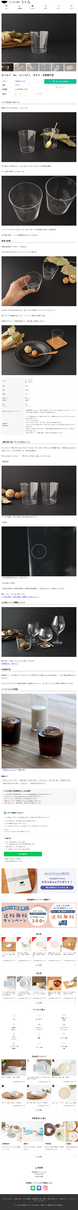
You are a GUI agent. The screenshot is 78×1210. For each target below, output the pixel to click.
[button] (8, 67)
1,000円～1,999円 (32, 780)
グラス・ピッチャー (7, 780)
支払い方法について (53, 1199)
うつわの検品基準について (33, 794)
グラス (15, 780)
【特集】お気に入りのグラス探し (10, 783)
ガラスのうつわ (43, 780)
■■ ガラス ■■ (53, 780)
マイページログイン (7, 1199)
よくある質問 (26, 1199)
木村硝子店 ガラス (20, 81)
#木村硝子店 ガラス (65, 780)
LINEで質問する (23, 854)
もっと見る (39, 965)
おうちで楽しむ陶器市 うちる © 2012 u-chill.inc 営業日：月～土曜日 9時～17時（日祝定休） (39, 1205)
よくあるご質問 (28, 801)
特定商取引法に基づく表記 (39, 1199)
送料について (63, 1199)
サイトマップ (72, 1199)
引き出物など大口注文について (37, 783)
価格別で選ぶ (23, 780)
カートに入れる (62, 81)
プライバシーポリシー (40, 1201)
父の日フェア (24, 783)
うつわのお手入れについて (22, 796)
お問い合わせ (17, 1199)
